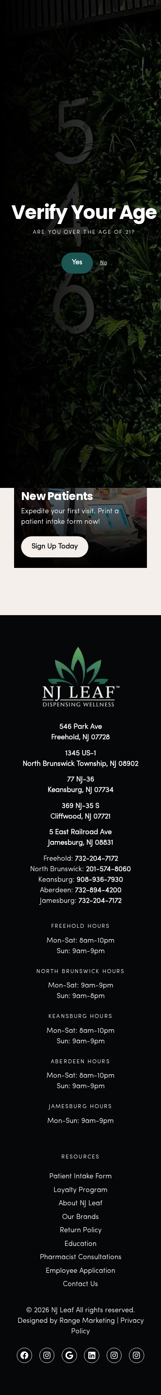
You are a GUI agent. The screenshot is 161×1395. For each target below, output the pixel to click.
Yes (77, 262)
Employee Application (80, 1271)
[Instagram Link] (47, 1355)
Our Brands (80, 1217)
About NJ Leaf (80, 1203)
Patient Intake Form (80, 1176)
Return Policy (81, 1230)
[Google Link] (69, 1355)
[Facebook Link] (24, 1355)
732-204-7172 (96, 859)
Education (80, 1244)
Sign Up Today (55, 546)
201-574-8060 (108, 869)
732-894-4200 (98, 890)
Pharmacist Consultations (81, 1257)
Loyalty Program (80, 1190)
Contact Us (80, 1284)
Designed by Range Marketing (66, 1321)
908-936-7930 (100, 880)
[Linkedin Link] (91, 1355)
